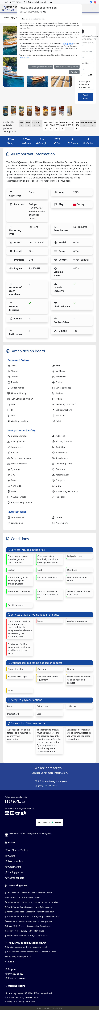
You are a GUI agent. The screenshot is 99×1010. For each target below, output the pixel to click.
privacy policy (68, 44)
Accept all (74, 72)
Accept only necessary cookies (67, 67)
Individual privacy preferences (41, 67)
